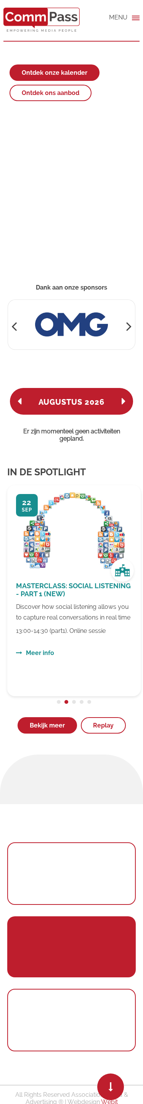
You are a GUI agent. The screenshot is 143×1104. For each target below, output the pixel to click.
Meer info (40, 653)
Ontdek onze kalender (54, 72)
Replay (103, 725)
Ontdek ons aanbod (50, 93)
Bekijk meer (47, 725)
